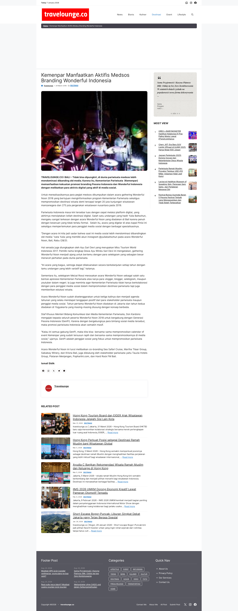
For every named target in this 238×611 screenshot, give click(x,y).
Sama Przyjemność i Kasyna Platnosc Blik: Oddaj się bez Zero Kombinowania (86, 573)
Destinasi (156, 14)
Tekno (113, 574)
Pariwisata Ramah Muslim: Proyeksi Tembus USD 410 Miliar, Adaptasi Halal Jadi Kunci (171, 172)
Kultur (144, 574)
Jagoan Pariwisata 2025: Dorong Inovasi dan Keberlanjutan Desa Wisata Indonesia (171, 159)
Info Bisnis (138, 569)
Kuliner (143, 14)
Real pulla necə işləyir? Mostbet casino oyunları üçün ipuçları (55, 585)
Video (135, 579)
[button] (192, 14)
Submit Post (175, 604)
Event (169, 14)
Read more (113, 432)
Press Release (116, 584)
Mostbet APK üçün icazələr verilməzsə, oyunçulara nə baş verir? (54, 573)
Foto (145, 579)
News (120, 14)
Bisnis (131, 14)
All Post (164, 604)
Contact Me (141, 604)
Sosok (126, 579)
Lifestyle (182, 14)
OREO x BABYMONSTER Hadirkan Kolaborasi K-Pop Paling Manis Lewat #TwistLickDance (171, 135)
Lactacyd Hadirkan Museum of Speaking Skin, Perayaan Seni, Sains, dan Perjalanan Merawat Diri (172, 186)
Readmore (164, 94)
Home (45, 26)
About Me (153, 604)
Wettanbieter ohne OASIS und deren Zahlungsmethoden (87, 585)
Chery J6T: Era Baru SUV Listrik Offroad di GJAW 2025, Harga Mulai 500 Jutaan (172, 147)
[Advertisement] (119, 49)
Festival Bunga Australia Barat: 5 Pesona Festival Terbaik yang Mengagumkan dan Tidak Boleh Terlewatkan (172, 199)
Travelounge (48, 86)
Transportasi (134, 584)
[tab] (171, 113)
